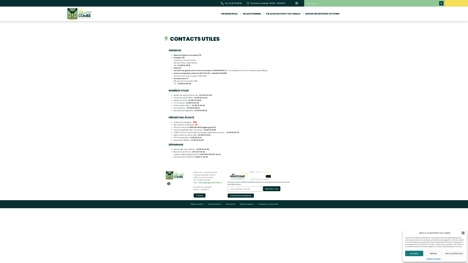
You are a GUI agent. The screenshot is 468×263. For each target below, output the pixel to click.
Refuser (433, 253)
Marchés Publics (214, 204)
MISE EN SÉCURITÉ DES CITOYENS (322, 13)
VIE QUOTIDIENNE (252, 13)
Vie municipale (229, 13)
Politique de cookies (433, 259)
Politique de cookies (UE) (268, 204)
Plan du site (230, 204)
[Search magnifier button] (441, 3)
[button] (463, 233)
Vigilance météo (196, 204)
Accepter (414, 253)
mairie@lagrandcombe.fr (210, 182)
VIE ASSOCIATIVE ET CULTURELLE (283, 13)
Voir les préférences (454, 253)
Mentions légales (247, 204)
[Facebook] (169, 184)
